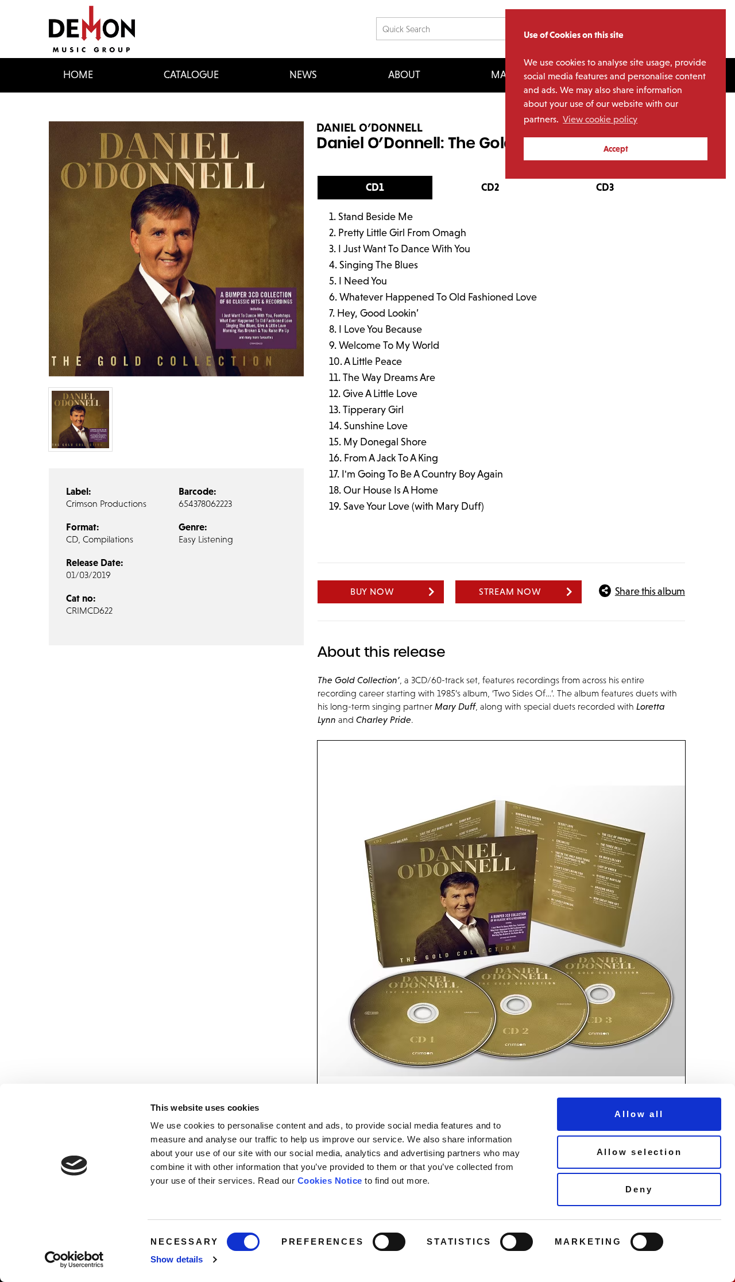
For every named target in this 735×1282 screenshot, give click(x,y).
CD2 (490, 187)
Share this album (650, 591)
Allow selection (639, 1152)
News (303, 74)
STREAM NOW (510, 591)
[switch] (389, 1242)
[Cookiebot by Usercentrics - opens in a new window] (74, 1259)
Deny (638, 1189)
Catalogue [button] (191, 74)
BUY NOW (372, 591)
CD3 (605, 187)
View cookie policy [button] (600, 119)
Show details (176, 1259)
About (404, 74)
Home (78, 74)
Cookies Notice (329, 1180)
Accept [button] (616, 148)
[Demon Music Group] (92, 29)
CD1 (375, 187)
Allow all (638, 1114)
